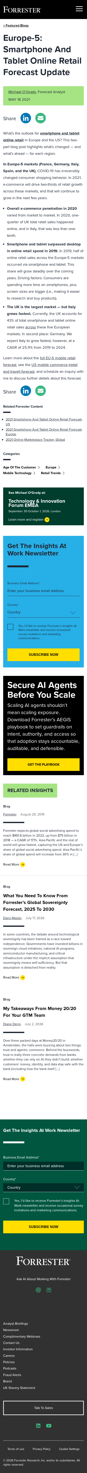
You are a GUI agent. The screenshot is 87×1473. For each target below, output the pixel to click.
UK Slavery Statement (19, 1387)
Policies (9, 1362)
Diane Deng (12, 1024)
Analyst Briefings (15, 1323)
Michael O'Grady (22, 92)
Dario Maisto (12, 918)
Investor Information (18, 1349)
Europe (51, 467)
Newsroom (11, 1329)
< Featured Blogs (16, 25)
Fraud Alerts (12, 1374)
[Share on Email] (40, 118)
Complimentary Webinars (21, 1336)
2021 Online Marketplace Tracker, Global (35, 439)
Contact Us (11, 1342)
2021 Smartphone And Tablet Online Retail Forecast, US (44, 421)
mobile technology (17, 473)
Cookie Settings (69, 1449)
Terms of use (15, 1449)
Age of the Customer (19, 467)
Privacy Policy (41, 1449)
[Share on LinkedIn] (25, 118)
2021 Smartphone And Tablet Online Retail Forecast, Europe (44, 432)
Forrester (9, 814)
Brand (7, 1381)
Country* (13, 605)
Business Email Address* (23, 583)
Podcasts (9, 1368)
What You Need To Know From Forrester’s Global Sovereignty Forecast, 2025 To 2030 (35, 902)
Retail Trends (51, 473)
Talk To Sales (43, 1407)
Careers (9, 1355)
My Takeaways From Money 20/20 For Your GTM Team (39, 1012)
